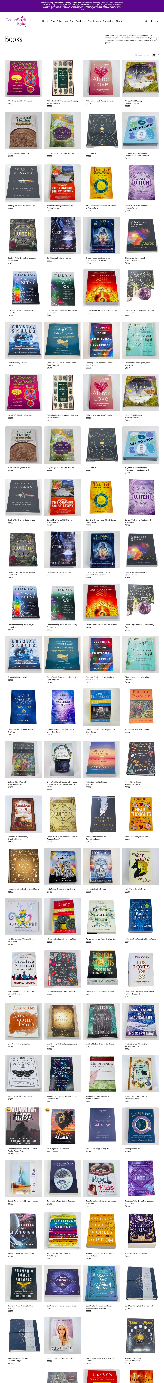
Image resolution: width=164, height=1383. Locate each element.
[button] (147, 55)
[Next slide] (38, 78)
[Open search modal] (146, 21)
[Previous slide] (8, 78)
